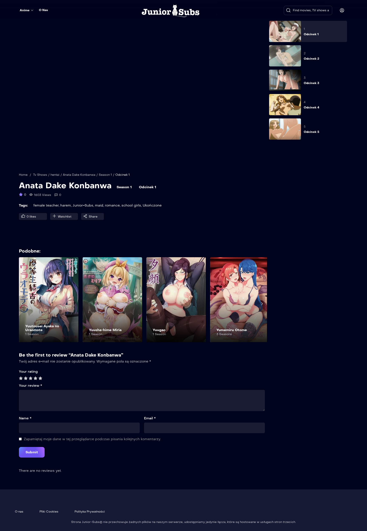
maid (99, 205)
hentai (55, 175)
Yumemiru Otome (231, 330)
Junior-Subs (83, 205)
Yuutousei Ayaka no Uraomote (42, 328)
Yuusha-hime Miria (105, 330)
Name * (25, 418)
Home (23, 175)
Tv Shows (40, 175)
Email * (150, 418)
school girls (131, 205)
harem (65, 205)
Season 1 (105, 175)
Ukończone (152, 205)
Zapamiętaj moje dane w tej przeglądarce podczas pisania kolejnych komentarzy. (92, 439)
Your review (30, 386)
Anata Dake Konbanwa (79, 175)
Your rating (28, 371)
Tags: (23, 205)
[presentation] (22, 304)
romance (112, 205)
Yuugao (159, 330)
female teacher (46, 205)
